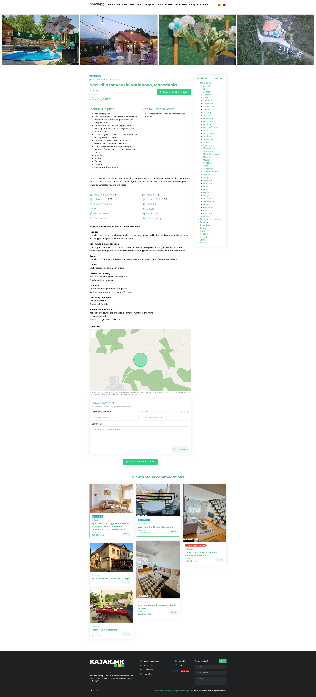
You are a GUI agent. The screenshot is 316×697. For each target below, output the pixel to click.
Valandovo (208, 207)
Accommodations (117, 4)
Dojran (206, 109)
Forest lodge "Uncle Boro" (105, 629)
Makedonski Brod (211, 154)
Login (180, 665)
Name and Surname (101, 411)
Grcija (203, 228)
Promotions (148, 674)
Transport (148, 4)
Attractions (135, 4)
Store (177, 4)
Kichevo (207, 124)
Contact (201, 4)
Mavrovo (207, 159)
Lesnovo (207, 142)
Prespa (206, 174)
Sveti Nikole (208, 201)
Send (223, 661)
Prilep (206, 177)
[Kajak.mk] (97, 4)
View (125, 534)
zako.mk (203, 691)
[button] (93, 332)
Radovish (207, 183)
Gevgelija (207, 112)
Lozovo (206, 145)
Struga (206, 195)
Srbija (202, 239)
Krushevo (207, 136)
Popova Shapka (210, 171)
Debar (206, 97)
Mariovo (207, 157)
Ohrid (205, 165)
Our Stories (148, 669)
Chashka (207, 94)
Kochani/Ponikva (211, 127)
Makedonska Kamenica (209, 149)
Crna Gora (205, 225)
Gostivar (207, 115)
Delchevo (207, 100)
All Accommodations (210, 78)
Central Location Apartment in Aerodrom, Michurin (201, 554)
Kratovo (207, 130)
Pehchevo (208, 168)
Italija (202, 231)
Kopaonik (204, 233)
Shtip (205, 189)
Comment (97, 423)
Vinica (206, 216)
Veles (205, 210)
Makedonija (205, 83)
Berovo (206, 85)
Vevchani (207, 213)
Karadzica (208, 118)
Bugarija (204, 222)
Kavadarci (208, 121)
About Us (182, 661)
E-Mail (165, 411)
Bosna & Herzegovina (210, 219)
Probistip (207, 180)
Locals (159, 4)
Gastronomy (188, 4)
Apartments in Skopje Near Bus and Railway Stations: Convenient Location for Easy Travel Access (110, 526)
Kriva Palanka (209, 133)
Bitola (205, 88)
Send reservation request (175, 92)
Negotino (207, 162)
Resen (206, 186)
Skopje (94, 90)
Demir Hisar (208, 103)
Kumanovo (208, 139)
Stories (168, 4)
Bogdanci (207, 91)
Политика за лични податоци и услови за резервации (173, 691)
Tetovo (206, 204)
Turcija (203, 242)
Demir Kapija (209, 106)
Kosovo (203, 236)
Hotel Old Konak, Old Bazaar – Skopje (111, 578)
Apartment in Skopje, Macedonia (155, 527)
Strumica (207, 198)
